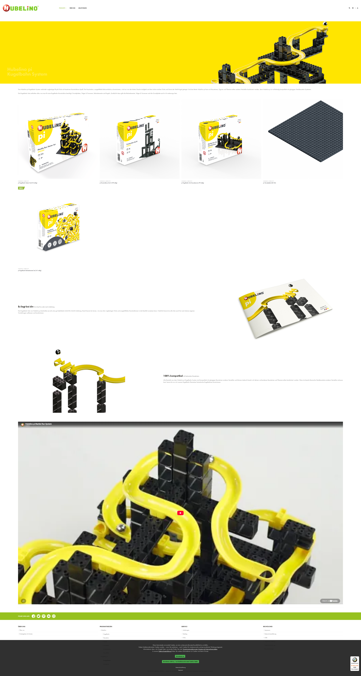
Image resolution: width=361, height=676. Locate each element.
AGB (266, 638)
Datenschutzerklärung (270, 634)
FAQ (184, 638)
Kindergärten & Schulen (26, 634)
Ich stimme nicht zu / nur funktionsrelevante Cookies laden (180, 661)
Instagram (54, 615)
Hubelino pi (26, 181)
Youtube (49, 615)
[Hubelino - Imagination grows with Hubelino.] (20, 8)
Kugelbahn (20, 181)
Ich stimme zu (180, 656)
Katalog (185, 634)
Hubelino (103, 630)
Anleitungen (82, 8)
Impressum (267, 630)
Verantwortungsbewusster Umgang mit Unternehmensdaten (200, 649)
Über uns (72, 8)
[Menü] (358, 657)
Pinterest (44, 615)
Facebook (33, 615)
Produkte (62, 8)
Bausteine (106, 638)
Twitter (38, 615)
